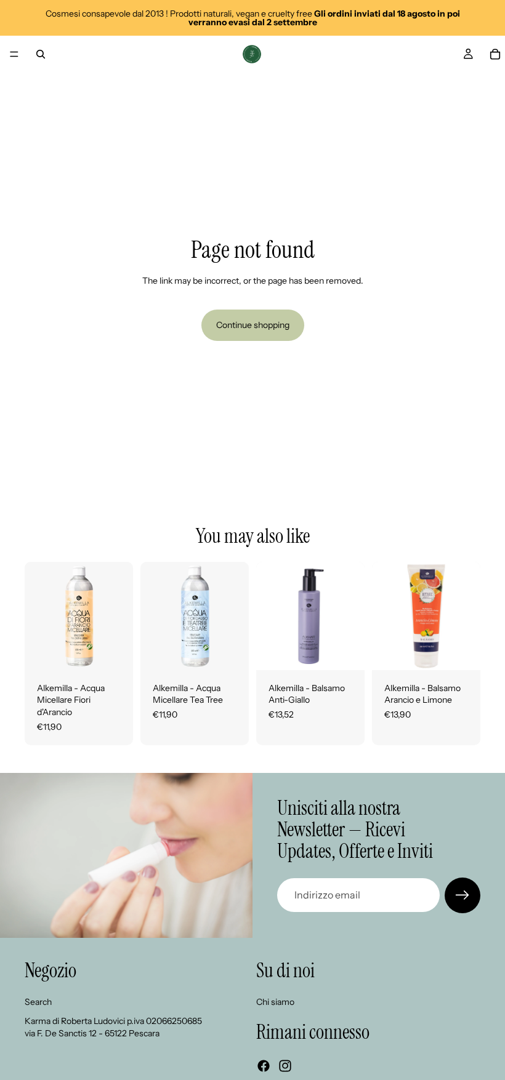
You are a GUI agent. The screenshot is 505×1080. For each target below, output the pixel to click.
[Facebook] (263, 1065)
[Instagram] (285, 1065)
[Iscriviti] (462, 895)
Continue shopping (252, 324)
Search (38, 1001)
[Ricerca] (40, 54)
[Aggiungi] (114, 651)
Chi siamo (275, 1001)
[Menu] (14, 54)
